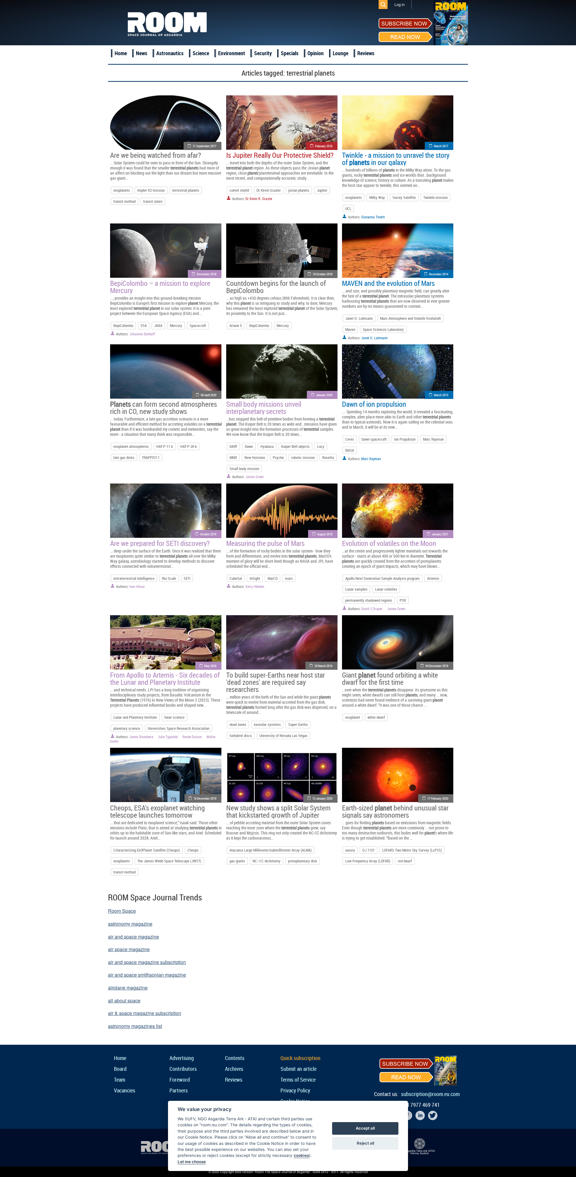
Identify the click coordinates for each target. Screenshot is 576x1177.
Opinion (316, 53)
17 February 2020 (437, 798)
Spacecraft (198, 325)
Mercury (176, 325)
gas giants (237, 861)
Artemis (433, 578)
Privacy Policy (295, 1090)
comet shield (239, 190)
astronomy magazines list (135, 1026)
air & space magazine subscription (144, 1013)
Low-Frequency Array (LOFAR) (367, 861)
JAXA (158, 325)
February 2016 (323, 146)
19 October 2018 (322, 274)
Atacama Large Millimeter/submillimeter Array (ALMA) (271, 850)
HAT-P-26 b (188, 446)
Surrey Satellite (404, 197)
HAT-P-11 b (164, 446)
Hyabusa (267, 446)
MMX (233, 457)
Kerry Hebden (254, 586)
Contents (234, 1058)
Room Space (122, 910)
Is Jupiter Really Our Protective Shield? (280, 155)
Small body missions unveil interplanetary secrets (263, 407)
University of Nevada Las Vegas (284, 735)
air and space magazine (133, 936)
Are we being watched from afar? (155, 155)
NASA (349, 450)
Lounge (340, 53)
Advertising (182, 1058)
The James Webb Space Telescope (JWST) (169, 861)
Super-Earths (298, 724)
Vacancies (124, 1090)
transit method (124, 201)
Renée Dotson (192, 736)
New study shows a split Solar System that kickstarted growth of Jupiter (278, 811)
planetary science (126, 728)
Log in (399, 4)
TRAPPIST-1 (151, 457)
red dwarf (405, 861)
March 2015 (441, 395)
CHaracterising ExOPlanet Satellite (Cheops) (146, 850)
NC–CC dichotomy (266, 861)
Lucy (320, 446)
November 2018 (206, 274)
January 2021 (440, 534)
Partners (179, 1090)
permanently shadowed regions (368, 600)
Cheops (193, 850)
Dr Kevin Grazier (268, 190)
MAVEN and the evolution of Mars (388, 283)
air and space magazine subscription (147, 962)
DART (233, 446)
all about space (124, 1000)
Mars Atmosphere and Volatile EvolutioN (410, 318)
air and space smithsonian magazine (147, 974)
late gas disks (123, 457)
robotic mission (303, 457)
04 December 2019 (436, 665)
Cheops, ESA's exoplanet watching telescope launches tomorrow (157, 811)
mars (289, 578)
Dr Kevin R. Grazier (258, 198)
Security (263, 53)
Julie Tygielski (168, 736)
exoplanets (121, 190)
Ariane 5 (236, 325)
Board (120, 1068)
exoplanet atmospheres (131, 446)
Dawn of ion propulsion (374, 404)
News (141, 53)
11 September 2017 (204, 146)
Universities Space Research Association (178, 728)
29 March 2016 (323, 665)
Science (201, 53)
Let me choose (192, 1161)
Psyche (278, 457)
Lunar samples (356, 589)
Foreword (180, 1079)
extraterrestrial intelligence (133, 578)
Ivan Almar (137, 586)
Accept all (365, 1128)
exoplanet (352, 717)
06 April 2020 (208, 395)
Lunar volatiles (386, 589)
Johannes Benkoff (142, 333)
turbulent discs (241, 735)
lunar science (174, 717)
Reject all (365, 1143)
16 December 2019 (205, 798)
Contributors (183, 1068)
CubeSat (236, 578)
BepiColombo (123, 325)
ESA (144, 325)
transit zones (153, 201)
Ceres (349, 439)
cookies (301, 1155)
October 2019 (208, 534)
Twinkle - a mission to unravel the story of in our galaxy (395, 158)
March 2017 (441, 146)
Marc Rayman (433, 439)
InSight (255, 578)
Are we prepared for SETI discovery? (160, 543)
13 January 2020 (322, 798)
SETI (187, 578)
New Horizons (254, 457)
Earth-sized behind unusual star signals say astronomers (395, 811)
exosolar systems (267, 724)
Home (121, 53)
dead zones (238, 724)
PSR (403, 600)
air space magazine (129, 949)
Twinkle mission (435, 197)
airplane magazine (128, 987)
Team (119, 1079)
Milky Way (377, 197)
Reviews (365, 53)
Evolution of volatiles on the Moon (389, 543)
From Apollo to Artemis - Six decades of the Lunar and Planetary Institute (165, 678)
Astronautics (170, 53)
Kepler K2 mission (151, 190)
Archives (234, 1068)
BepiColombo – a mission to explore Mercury (160, 287)
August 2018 (324, 534)
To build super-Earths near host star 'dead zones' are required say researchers (275, 682)
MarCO (273, 578)
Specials (289, 53)
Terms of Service (298, 1079)
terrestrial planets (185, 190)
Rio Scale (169, 578)
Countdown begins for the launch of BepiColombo (276, 287)
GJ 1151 (368, 850)
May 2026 (210, 665)
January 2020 (324, 395)
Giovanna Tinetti (373, 216)
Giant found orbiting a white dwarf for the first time (390, 678)
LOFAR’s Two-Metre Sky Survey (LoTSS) (412, 850)
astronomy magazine (130, 923)
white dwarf (376, 717)
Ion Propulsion (405, 439)
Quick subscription (300, 1058)
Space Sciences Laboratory (383, 329)
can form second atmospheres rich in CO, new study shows (163, 407)
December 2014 (438, 274)
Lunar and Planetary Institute (135, 717)
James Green (254, 476)
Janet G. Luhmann (359, 318)
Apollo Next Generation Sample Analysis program (382, 578)
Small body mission (244, 468)
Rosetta (328, 457)
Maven (350, 329)
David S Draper (371, 608)
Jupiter (322, 190)
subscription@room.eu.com (430, 1094)
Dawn (249, 446)
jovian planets (298, 190)
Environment (231, 53)
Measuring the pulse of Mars (265, 543)
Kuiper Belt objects (295, 446)
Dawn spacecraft (374, 439)
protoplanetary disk (302, 861)
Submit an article (298, 1068)
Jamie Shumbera (141, 736)
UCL (348, 208)
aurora (350, 850)
